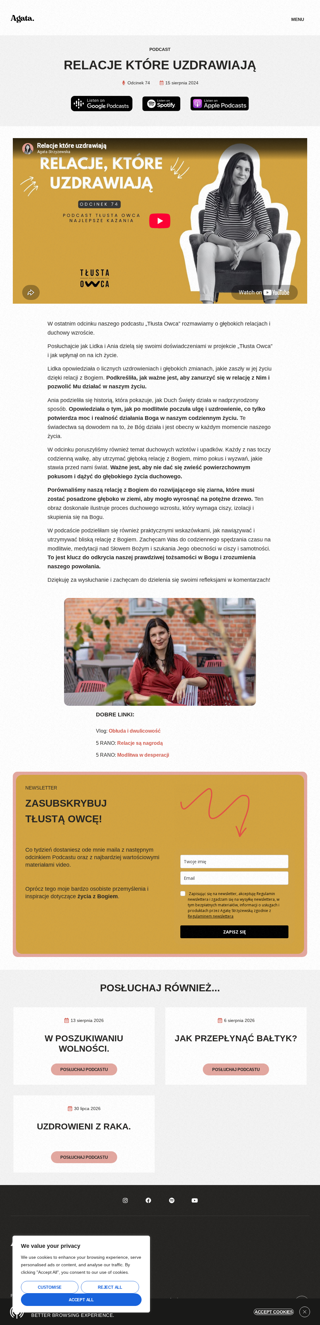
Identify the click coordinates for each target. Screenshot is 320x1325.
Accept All (81, 1300)
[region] (81, 1274)
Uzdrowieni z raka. (84, 1126)
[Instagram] (125, 1200)
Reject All (110, 1287)
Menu (297, 19)
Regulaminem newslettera (210, 916)
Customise (50, 1287)
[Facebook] (148, 1200)
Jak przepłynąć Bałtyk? (236, 1038)
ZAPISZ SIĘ (234, 932)
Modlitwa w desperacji (143, 755)
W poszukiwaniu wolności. (84, 1044)
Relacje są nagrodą (140, 743)
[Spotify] (171, 1200)
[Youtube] (195, 1200)
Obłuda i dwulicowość (135, 731)
